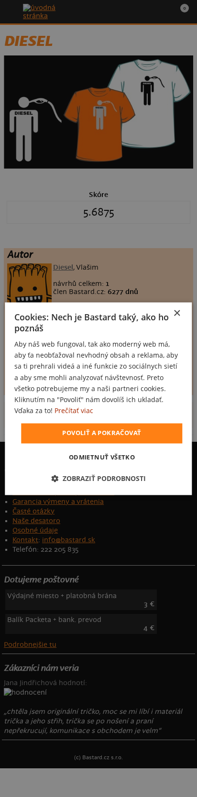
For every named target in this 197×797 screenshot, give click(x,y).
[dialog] (98, 398)
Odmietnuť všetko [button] (102, 457)
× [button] (176, 313)
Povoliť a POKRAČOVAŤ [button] (101, 432)
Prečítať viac (74, 410)
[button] (98, 478)
